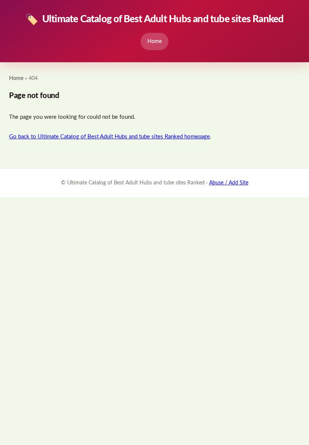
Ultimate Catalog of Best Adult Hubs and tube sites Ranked (154, 19)
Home (154, 41)
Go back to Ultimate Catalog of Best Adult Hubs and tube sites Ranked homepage (109, 137)
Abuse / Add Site (228, 183)
